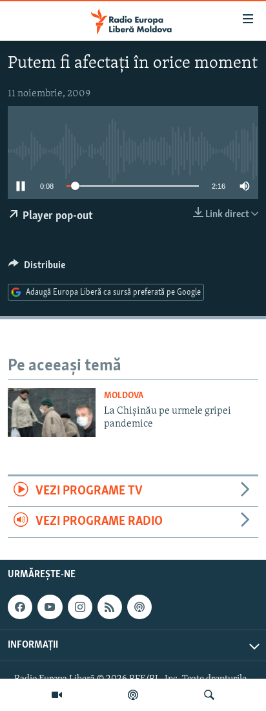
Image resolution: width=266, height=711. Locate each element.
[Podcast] (133, 695)
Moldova (123, 396)
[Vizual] (56, 695)
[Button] (36, 268)
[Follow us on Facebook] (20, 607)
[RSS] (109, 607)
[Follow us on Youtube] (49, 607)
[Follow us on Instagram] (80, 607)
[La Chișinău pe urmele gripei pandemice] (52, 412)
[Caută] (209, 695)
